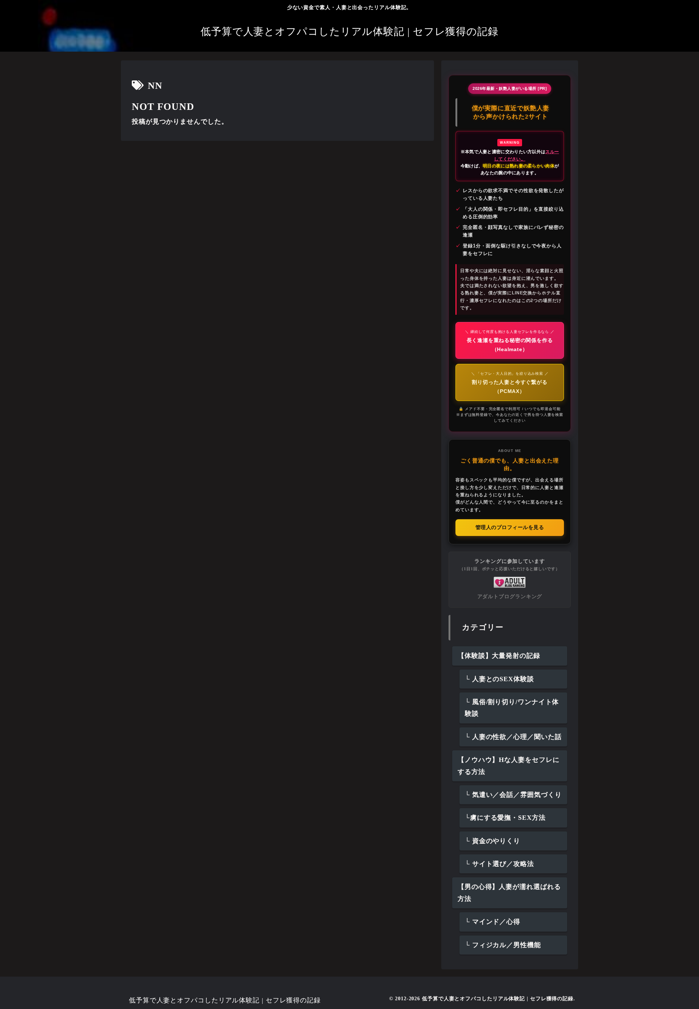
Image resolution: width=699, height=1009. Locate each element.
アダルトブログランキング (509, 596)
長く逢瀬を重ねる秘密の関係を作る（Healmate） (509, 341)
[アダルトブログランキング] (510, 581)
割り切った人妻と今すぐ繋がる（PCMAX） (510, 383)
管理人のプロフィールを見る (509, 527)
